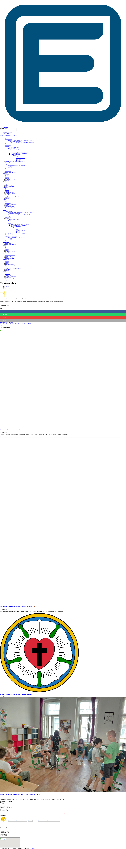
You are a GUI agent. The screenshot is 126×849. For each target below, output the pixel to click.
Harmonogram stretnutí (10, 179)
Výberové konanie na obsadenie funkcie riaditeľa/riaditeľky (16, 694)
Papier (17, 156)
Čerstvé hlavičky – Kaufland (14, 147)
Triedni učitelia (8, 205)
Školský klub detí (8, 162)
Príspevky (7, 194)
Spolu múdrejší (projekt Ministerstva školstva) (19, 152)
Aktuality (4, 181)
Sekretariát (7, 201)
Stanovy (7, 174)
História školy (8, 145)
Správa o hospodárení (9, 192)
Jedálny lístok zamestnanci (10, 172)
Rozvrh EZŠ (10, 166)
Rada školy (5, 173)
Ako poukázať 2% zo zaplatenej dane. (13, 196)
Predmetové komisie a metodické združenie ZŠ (15, 161)
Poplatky (10, 167)
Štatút (6, 175)
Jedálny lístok (8, 171)
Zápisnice (7, 178)
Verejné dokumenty (9, 168)
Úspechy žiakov (8, 184)
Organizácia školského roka (11, 164)
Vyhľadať (2, 128)
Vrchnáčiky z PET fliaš (20, 158)
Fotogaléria (7, 197)
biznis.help (32, 848)
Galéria (4, 199)
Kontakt (7, 198)
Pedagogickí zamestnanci (10, 204)
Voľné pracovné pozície (10, 182)
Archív (9, 150)
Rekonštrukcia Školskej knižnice (14, 141)
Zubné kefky (18, 159)
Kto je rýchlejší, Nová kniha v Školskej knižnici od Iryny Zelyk (21, 142)
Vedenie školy (8, 203)
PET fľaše (18, 160)
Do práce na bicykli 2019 (15, 154)
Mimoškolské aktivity (9, 186)
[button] (63, 311)
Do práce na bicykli (12, 148)
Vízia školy (7, 143)
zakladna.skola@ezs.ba (8, 807)
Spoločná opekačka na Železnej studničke (11, 429)
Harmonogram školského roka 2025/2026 (16, 165)
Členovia (7, 177)
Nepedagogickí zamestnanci (11, 207)
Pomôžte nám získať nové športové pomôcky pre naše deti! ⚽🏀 (17, 606)
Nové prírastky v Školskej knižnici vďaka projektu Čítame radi (21, 140)
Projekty (7, 146)
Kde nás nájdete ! (63, 813)
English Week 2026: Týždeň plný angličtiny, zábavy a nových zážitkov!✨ (20, 794)
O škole (4, 137)
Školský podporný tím (9, 206)
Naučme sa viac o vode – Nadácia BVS (18, 153)
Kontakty (7, 180)
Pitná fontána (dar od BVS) (13, 149)
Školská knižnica (8, 139)
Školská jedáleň (6, 169)
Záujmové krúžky (9, 185)
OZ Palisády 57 (6, 187)
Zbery (14, 155)
